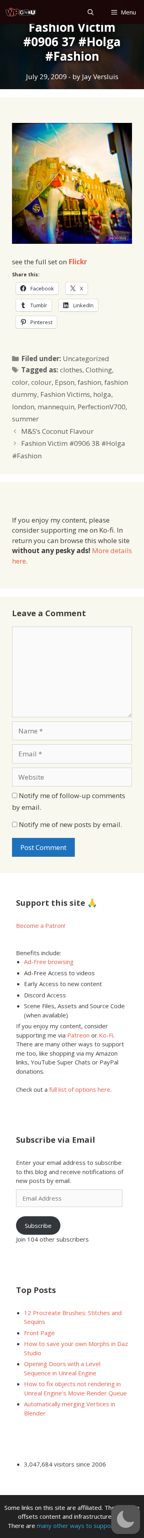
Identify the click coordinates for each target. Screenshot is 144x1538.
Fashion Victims (65, 394)
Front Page (39, 1333)
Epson (64, 382)
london (23, 406)
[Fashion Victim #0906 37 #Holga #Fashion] (72, 241)
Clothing (99, 369)
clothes (71, 369)
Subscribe (38, 1225)
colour (41, 382)
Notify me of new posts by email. (70, 824)
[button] (125, 1519)
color (20, 382)
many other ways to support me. (82, 1526)
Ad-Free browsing (49, 962)
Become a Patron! (40, 925)
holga (102, 394)
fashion (89, 382)
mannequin (56, 406)
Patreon (78, 1035)
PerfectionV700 (102, 406)
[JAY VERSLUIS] (21, 12)
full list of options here (79, 1089)
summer (25, 418)
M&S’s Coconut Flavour (57, 431)
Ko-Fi (106, 1035)
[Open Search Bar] (90, 12)
